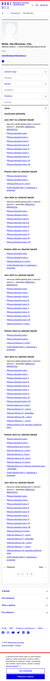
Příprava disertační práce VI (18, 157)
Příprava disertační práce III (18, 145)
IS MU (4, 628)
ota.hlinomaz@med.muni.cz (14, 56)
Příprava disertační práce (17, 133)
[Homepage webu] (15, 5)
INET (11, 628)
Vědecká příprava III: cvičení (18, 447)
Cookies (18, 645)
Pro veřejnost (8, 612)
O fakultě (6, 591)
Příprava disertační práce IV (18, 149)
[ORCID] (3, 62)
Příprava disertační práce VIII (18, 164)
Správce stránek (8, 645)
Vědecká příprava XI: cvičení (18, 184)
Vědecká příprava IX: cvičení (18, 343)
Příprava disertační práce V (18, 153)
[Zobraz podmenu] (44, 591)
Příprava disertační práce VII (18, 161)
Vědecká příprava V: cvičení (18, 454)
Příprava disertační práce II (18, 141)
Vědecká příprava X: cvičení (18, 324)
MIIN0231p (30, 127)
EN (37, 5)
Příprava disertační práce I (17, 137)
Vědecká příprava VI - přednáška (20, 413)
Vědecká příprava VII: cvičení (19, 458)
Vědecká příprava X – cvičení (19, 421)
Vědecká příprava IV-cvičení (18, 405)
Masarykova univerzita (16, 642)
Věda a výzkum (8, 605)
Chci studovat (8, 598)
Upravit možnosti (12, 666)
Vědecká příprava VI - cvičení (19, 409)
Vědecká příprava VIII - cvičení (19, 417)
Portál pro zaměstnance (25, 628)
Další (41, 567)
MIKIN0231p (12, 130)
